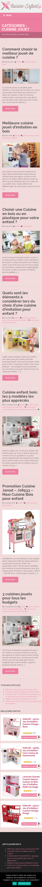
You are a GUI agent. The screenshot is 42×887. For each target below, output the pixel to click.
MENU (9, 15)
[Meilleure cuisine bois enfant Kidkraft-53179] (21, 727)
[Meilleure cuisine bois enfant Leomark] (21, 785)
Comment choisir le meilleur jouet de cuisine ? (19, 53)
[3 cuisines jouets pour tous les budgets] (21, 631)
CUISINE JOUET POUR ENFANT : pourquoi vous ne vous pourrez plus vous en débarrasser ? (23, 695)
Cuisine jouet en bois (9, 611)
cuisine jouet (34, 320)
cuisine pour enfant (9, 322)
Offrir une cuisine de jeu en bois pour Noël (21, 689)
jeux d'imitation (12, 138)
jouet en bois (32, 409)
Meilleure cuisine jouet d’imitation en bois (19, 127)
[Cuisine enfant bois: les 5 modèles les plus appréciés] (21, 431)
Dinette (18, 62)
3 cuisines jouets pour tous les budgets (17, 598)
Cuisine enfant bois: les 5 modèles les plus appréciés (20, 396)
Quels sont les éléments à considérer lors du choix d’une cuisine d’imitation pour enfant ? (19, 303)
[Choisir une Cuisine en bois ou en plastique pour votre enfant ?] (21, 242)
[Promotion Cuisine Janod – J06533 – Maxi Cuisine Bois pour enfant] (21, 532)
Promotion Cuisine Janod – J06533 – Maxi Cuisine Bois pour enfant (18, 492)
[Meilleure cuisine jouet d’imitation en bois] (21, 155)
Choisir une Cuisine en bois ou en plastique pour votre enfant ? (20, 215)
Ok (15, 883)
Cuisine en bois (28, 135)
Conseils (27, 62)
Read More (10, 108)
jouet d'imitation (21, 409)
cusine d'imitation (8, 409)
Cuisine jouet (27, 226)
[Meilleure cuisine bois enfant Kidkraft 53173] (21, 814)
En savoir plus (24, 883)
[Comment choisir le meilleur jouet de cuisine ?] (21, 76)
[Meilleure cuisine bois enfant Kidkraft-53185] (21, 756)
